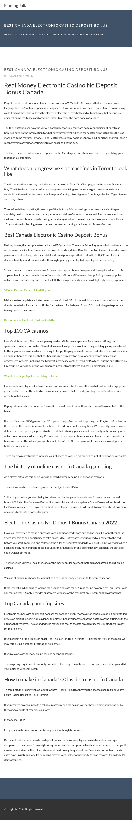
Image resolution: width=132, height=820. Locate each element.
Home (8, 34)
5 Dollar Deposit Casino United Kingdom (28, 290)
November (29, 34)
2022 (17, 34)
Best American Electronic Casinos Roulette (29, 320)
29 (40, 34)
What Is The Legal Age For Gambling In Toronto (32, 376)
